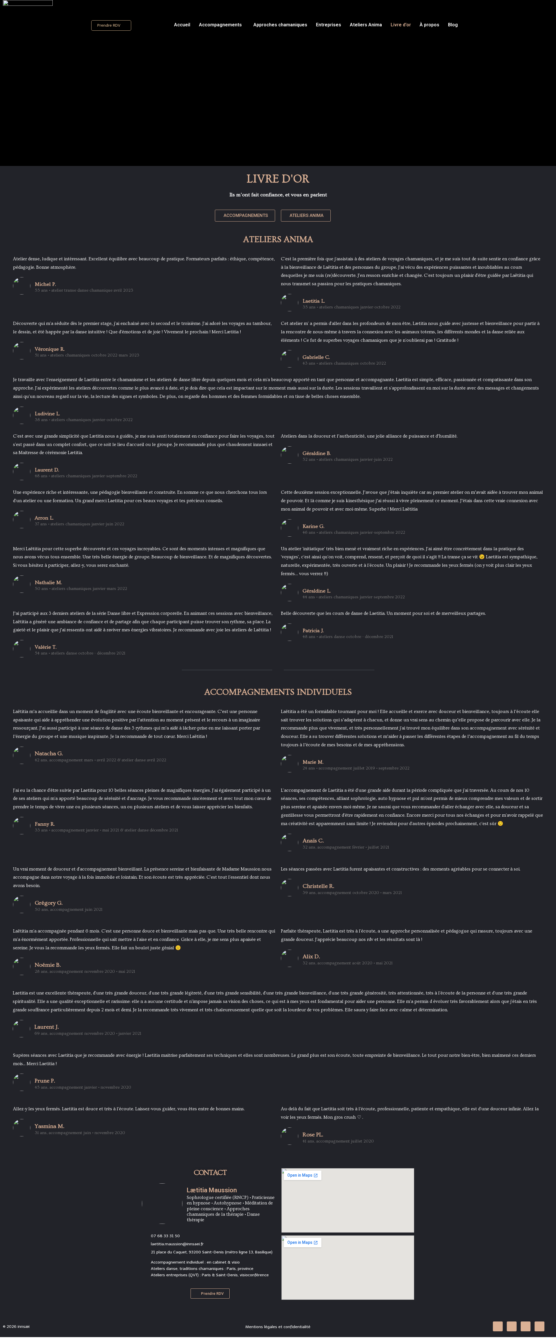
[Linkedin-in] (498, 1326)
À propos (429, 25)
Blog (453, 25)
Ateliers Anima (366, 25)
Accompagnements (220, 25)
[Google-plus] (539, 1326)
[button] (111, 25)
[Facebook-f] (512, 1326)
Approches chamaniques (280, 25)
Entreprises (328, 25)
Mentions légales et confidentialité (277, 1326)
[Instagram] (526, 1326)
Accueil (182, 25)
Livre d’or (401, 25)
